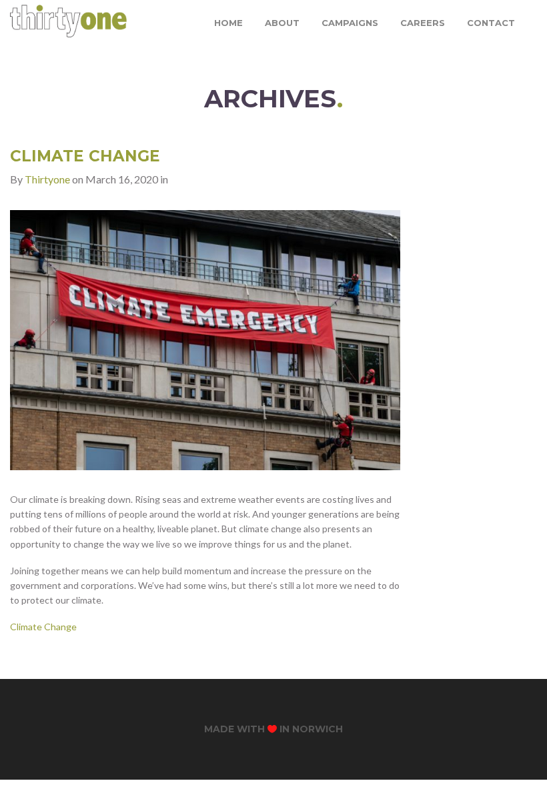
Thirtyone (47, 179)
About (282, 22)
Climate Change (85, 156)
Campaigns (350, 22)
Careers (422, 22)
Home (228, 22)
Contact (491, 22)
